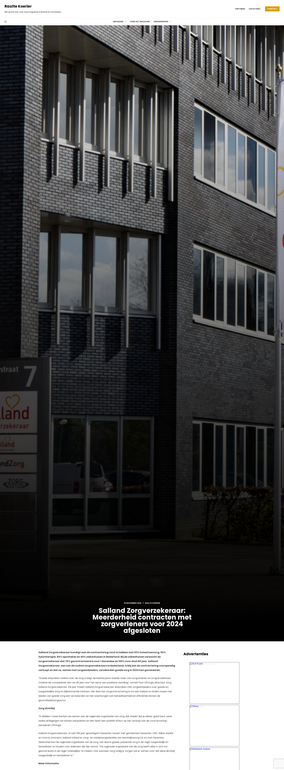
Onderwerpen (161, 21)
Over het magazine (140, 21)
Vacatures (254, 9)
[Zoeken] (5, 22)
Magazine (118, 21)
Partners (240, 9)
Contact (272, 9)
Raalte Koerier (18, 6)
